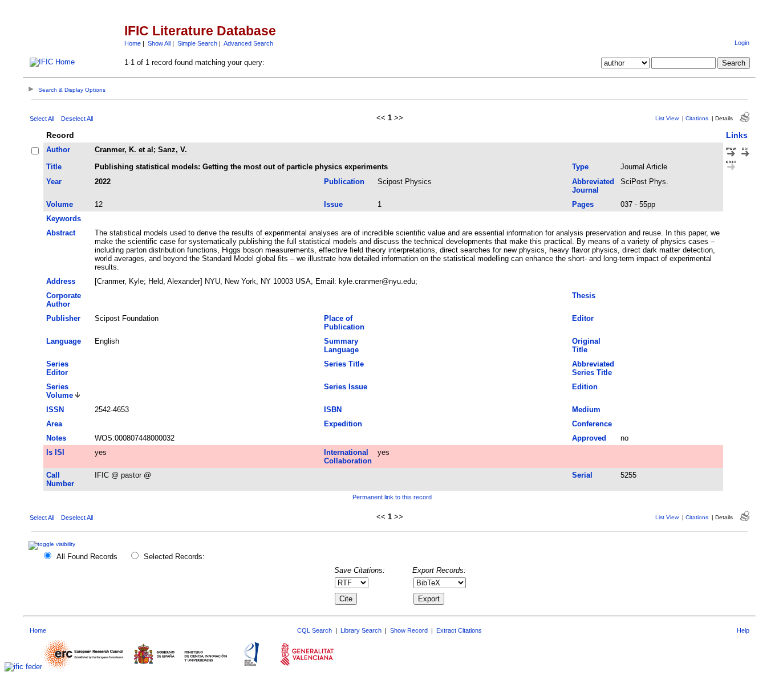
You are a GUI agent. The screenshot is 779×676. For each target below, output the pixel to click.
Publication (344, 181)
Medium (586, 409)
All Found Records (86, 556)
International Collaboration (348, 456)
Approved (589, 438)
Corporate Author (63, 299)
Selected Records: (174, 556)
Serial (582, 475)
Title (54, 166)
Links (737, 135)
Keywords (63, 218)
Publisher (63, 318)
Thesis (583, 295)
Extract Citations (459, 630)
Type (580, 166)
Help (743, 630)
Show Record (409, 630)
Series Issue (345, 386)
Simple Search (197, 43)
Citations (696, 118)
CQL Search (314, 630)
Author (58, 149)
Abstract (60, 233)
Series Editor (57, 368)
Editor (583, 318)
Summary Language (341, 345)
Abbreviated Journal (593, 185)
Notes (56, 438)
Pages (583, 204)
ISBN (333, 409)
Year (54, 181)
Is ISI (55, 452)
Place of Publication (344, 322)
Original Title (586, 345)
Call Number (60, 479)
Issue (333, 204)
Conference (592, 424)
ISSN (55, 409)
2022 (103, 181)
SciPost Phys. (644, 181)
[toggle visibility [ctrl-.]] (53, 544)
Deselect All (77, 118)
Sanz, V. (172, 149)
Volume (59, 204)
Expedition (343, 424)
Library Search (361, 630)
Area (54, 424)
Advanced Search (248, 43)
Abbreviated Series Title (593, 368)
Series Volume (59, 391)
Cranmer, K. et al (124, 149)
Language (63, 341)
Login (742, 42)
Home (132, 43)
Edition (585, 386)
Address (60, 281)
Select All (42, 118)
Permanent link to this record (392, 497)
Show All (159, 43)
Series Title (344, 364)
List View (667, 118)
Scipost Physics (405, 181)
